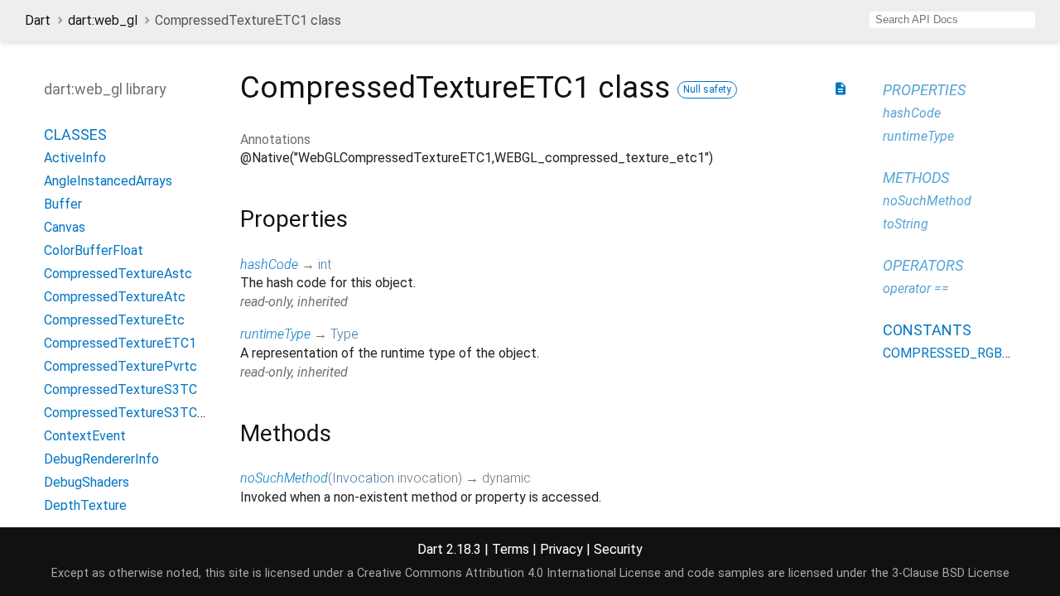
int (324, 264)
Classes (75, 134)
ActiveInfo (75, 158)
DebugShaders (86, 482)
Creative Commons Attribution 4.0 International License (509, 573)
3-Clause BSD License (950, 573)
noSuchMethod (284, 478)
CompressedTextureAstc (118, 273)
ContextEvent (85, 436)
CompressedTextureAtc (115, 297)
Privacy (561, 549)
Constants (927, 330)
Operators (923, 265)
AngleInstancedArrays (108, 181)
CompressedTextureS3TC (120, 389)
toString (905, 224)
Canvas (64, 227)
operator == (916, 288)
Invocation (363, 478)
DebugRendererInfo (101, 459)
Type (344, 334)
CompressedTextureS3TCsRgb (135, 413)
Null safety (707, 89)
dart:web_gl (102, 20)
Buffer (63, 204)
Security (618, 549)
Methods (916, 177)
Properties (924, 90)
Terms (510, 549)
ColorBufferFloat (93, 250)
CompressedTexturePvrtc (120, 366)
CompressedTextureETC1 (120, 343)
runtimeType (275, 334)
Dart (38, 20)
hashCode (269, 264)
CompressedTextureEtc (114, 320)
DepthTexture (85, 505)
